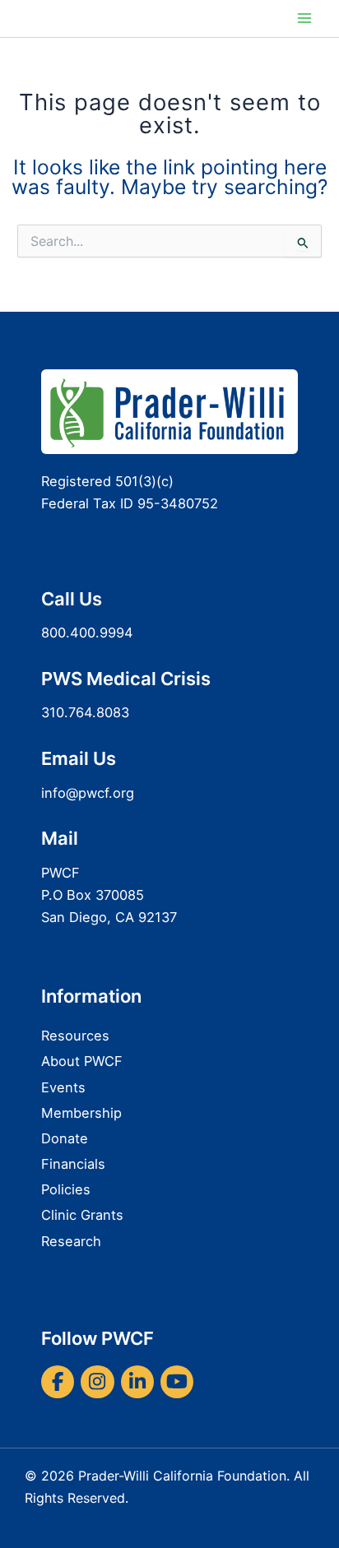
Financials (73, 1164)
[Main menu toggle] (304, 18)
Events (63, 1087)
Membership (81, 1113)
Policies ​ (68, 1189)
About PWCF (82, 1061)
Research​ (71, 1241)
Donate (64, 1138)
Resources (75, 1035)
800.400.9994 (87, 632)
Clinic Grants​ (82, 1215)
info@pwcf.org (87, 793)
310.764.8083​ (85, 712)
